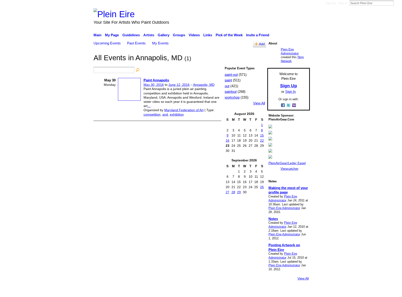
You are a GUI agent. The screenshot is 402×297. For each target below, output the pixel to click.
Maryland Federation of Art (184, 110)
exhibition (177, 114)
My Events (160, 43)
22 (262, 140)
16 (227, 140)
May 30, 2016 (154, 85)
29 (239, 192)
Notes (273, 219)
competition (152, 114)
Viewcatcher (289, 168)
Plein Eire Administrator (290, 51)
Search (397, 3)
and (165, 114)
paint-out (231, 75)
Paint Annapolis (156, 80)
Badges (245, 291)
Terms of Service (297, 291)
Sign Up (330, 3)
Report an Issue (267, 291)
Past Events (136, 43)
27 (227, 192)
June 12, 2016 (179, 85)
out (227, 86)
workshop (232, 97)
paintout (231, 91)
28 (233, 192)
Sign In (342, 3)
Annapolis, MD (203, 85)
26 (262, 187)
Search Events (138, 70)
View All (259, 103)
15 (262, 135)
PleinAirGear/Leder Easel (287, 163)
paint (228, 80)
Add (262, 44)
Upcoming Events (107, 43)
